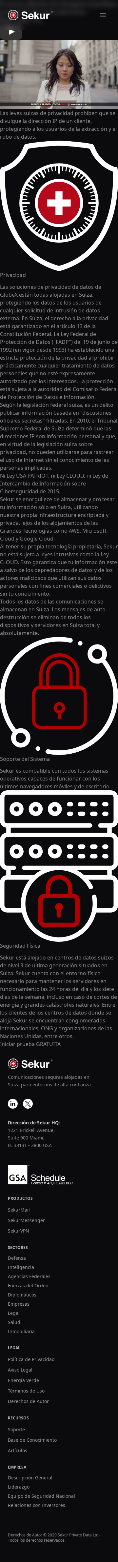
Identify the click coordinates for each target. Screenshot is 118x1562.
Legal (14, 1313)
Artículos (17, 1450)
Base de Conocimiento (32, 1440)
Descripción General (30, 1477)
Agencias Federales (29, 1276)
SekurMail (19, 1210)
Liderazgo (19, 1487)
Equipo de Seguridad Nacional (41, 1496)
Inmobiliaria (21, 1331)
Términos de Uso (26, 1391)
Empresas (19, 1304)
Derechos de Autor (28, 1401)
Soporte (16, 1429)
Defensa (17, 1258)
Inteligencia (21, 1267)
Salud (14, 1322)
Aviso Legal (20, 1370)
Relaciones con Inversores (36, 1505)
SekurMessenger (26, 1220)
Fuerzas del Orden (28, 1285)
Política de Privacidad (31, 1359)
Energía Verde (23, 1380)
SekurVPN (18, 1231)
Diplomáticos (22, 1295)
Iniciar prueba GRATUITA (30, 1044)
